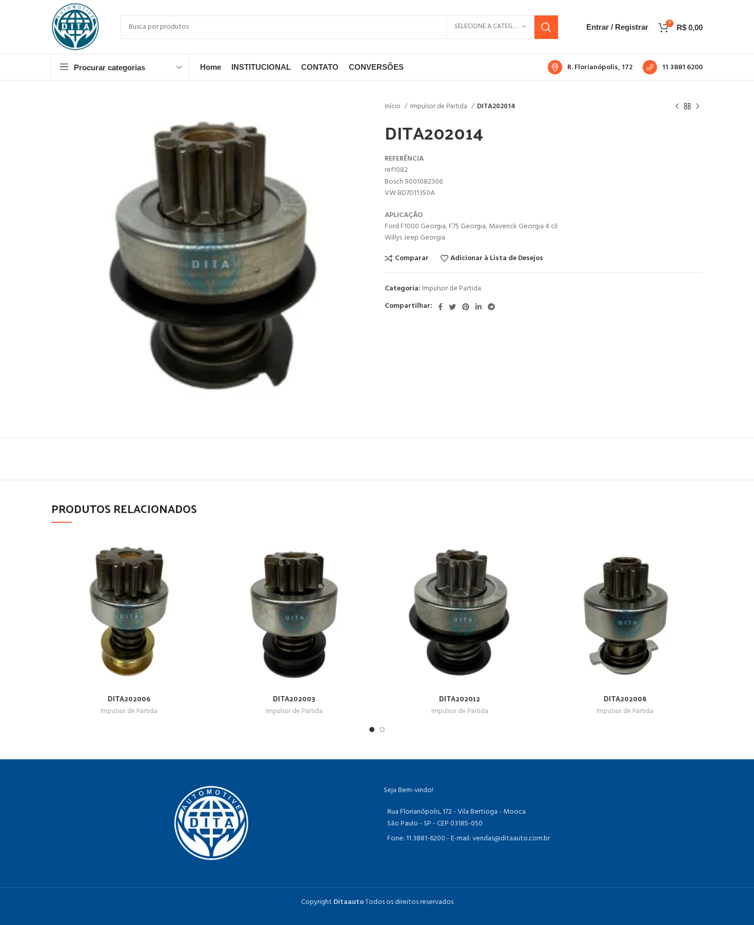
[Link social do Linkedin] (478, 306)
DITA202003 (294, 698)
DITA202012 (459, 698)
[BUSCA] (546, 27)
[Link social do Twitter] (452, 306)
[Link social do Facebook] (440, 306)
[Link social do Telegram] (491, 306)
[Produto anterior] (677, 107)
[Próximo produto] (697, 107)
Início (393, 106)
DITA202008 (625, 698)
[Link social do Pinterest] (465, 306)
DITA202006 (129, 698)
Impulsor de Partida (439, 106)
